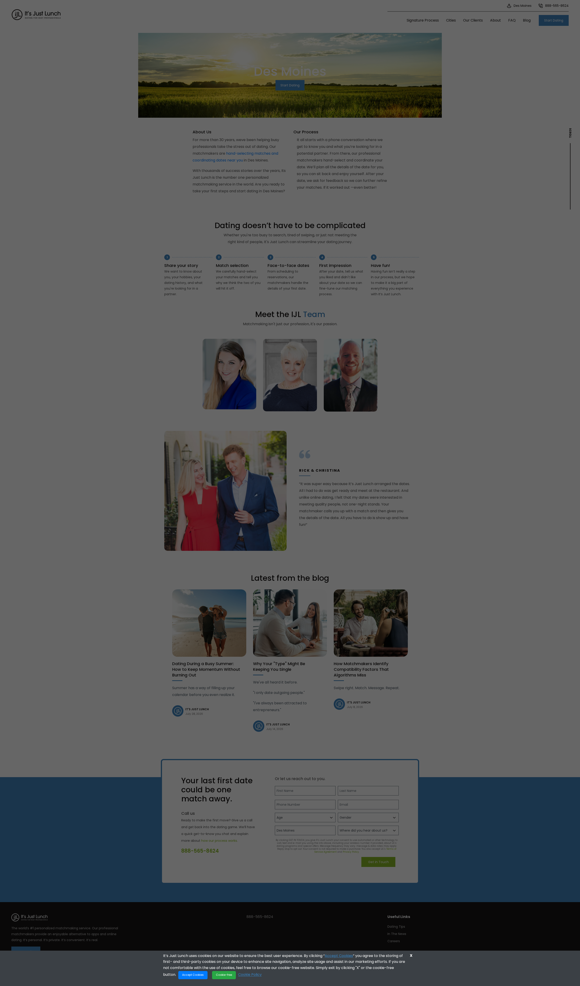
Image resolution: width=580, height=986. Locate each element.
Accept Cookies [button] (193, 975)
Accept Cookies (339, 955)
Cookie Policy (250, 974)
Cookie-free (224, 975)
